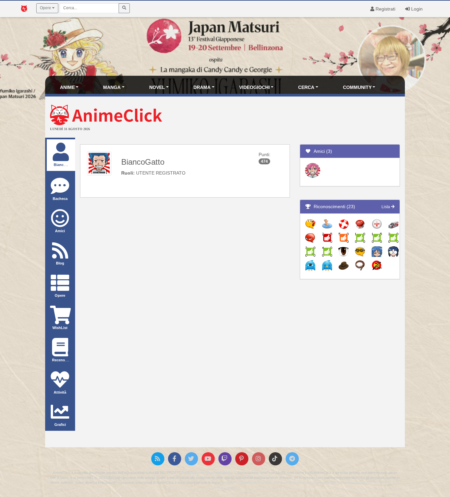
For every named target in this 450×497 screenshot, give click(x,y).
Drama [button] (202, 87)
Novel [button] (157, 87)
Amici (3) (321, 151)
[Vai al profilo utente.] (99, 163)
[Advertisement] (285, 118)
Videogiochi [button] (254, 87)
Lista (386, 207)
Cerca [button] (306, 87)
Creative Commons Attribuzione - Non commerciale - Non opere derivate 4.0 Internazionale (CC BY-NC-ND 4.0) (309, 482)
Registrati (384, 9)
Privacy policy (224, 488)
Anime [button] (67, 87)
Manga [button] (112, 87)
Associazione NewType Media (207, 473)
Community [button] (357, 87)
